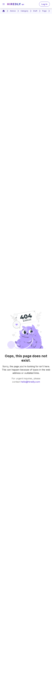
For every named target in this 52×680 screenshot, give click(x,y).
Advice (13, 11)
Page (44, 11)
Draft (35, 11)
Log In (44, 4)
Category (24, 11)
